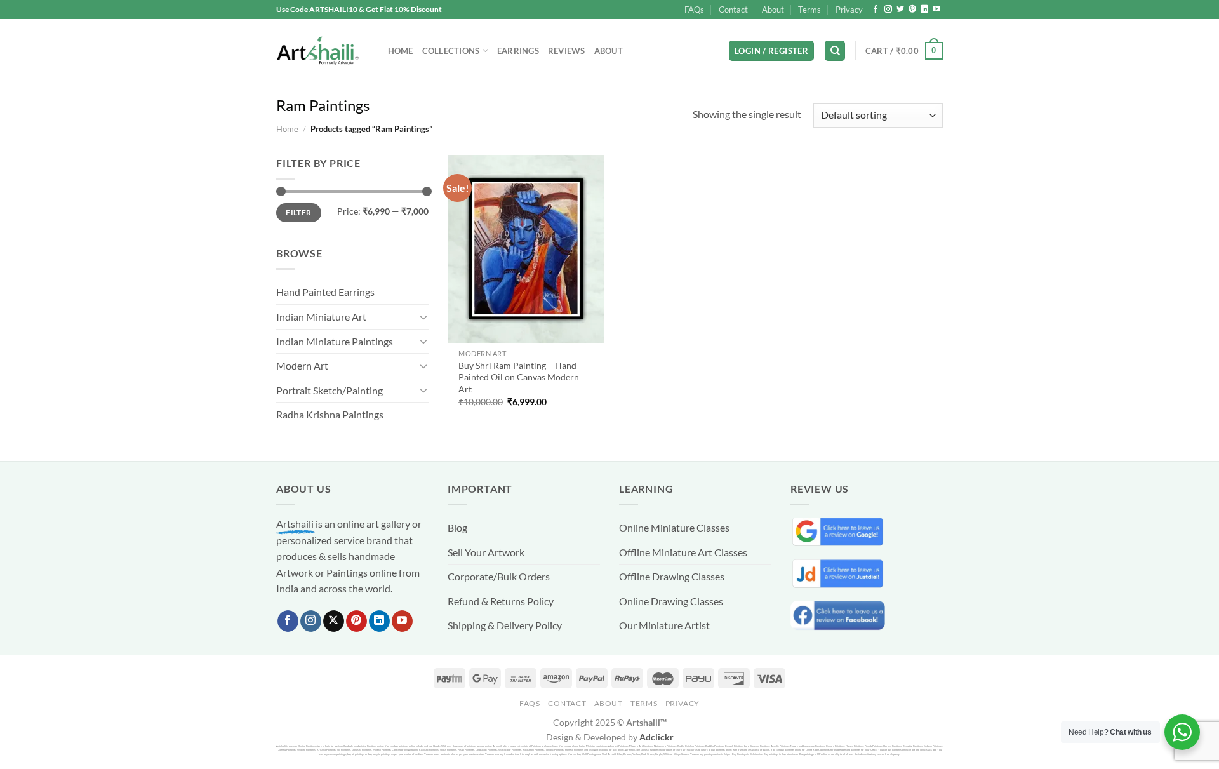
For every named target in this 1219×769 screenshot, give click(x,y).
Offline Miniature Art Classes (683, 552)
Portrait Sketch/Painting (329, 390)
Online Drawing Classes (671, 601)
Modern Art (302, 365)
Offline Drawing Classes (671, 576)
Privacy (849, 9)
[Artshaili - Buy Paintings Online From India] (317, 51)
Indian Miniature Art (321, 317)
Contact (733, 9)
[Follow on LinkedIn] (924, 9)
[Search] (835, 51)
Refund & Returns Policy (501, 601)
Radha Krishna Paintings (329, 414)
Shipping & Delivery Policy (505, 625)
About (773, 9)
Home (400, 51)
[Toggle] (423, 316)
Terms (809, 9)
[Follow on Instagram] (888, 9)
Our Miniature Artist (664, 625)
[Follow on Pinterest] (912, 9)
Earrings (518, 51)
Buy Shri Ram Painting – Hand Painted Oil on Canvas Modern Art (518, 377)
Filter (298, 212)
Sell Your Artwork (486, 552)
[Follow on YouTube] (936, 9)
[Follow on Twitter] (900, 9)
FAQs (694, 9)
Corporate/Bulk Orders (499, 576)
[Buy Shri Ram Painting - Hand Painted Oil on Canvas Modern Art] (526, 249)
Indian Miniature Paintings (334, 341)
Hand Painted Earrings (325, 292)
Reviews (566, 51)
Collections (451, 51)
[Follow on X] (333, 621)
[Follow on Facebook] (875, 9)
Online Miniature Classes (674, 527)
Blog (457, 527)
